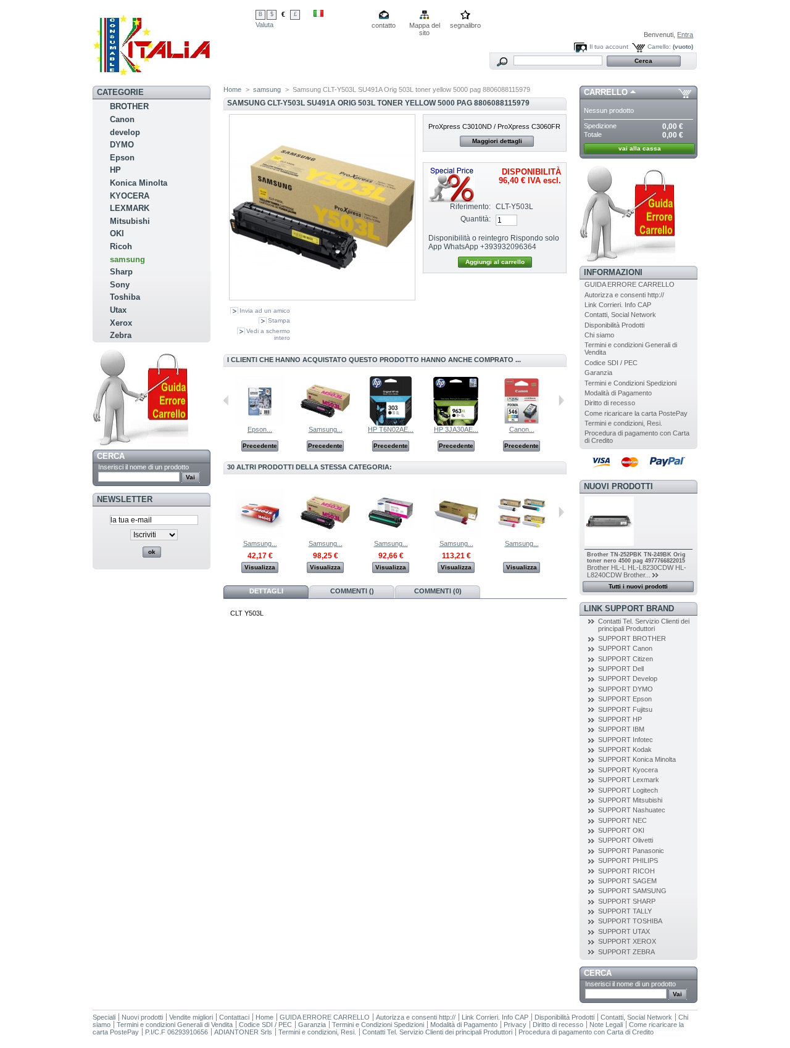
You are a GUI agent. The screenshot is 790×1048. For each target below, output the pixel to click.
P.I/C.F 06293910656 (176, 1032)
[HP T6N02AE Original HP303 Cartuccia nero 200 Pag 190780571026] (390, 423)
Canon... (521, 429)
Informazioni (613, 272)
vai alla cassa (639, 148)
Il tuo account (608, 46)
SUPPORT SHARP (626, 901)
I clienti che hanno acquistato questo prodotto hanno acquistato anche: (226, 400)
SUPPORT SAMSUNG (632, 890)
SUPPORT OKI (621, 830)
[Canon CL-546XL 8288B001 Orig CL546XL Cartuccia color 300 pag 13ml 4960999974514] (521, 423)
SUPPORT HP (620, 719)
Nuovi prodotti (618, 486)
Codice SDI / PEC (611, 362)
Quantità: (475, 219)
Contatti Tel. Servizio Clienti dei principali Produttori (643, 624)
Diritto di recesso (609, 402)
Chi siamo (599, 335)
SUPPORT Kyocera (628, 770)
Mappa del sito (424, 26)
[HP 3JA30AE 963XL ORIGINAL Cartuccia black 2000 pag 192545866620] (456, 423)
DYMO (122, 144)
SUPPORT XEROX (627, 941)
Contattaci (234, 1017)
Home (232, 89)
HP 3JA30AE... (456, 429)
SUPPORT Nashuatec (631, 810)
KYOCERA (129, 195)
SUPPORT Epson (625, 699)
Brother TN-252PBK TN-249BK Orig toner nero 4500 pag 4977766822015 (636, 557)
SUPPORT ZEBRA (626, 951)
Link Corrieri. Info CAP (617, 304)
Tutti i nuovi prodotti (638, 586)
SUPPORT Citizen (625, 658)
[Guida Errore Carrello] (140, 447)
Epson (122, 157)
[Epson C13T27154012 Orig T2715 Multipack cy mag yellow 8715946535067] (260, 423)
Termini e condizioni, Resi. (623, 423)
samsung (127, 259)
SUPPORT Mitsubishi (630, 800)
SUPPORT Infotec (625, 739)
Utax (118, 310)
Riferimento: (470, 206)
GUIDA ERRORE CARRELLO (629, 284)
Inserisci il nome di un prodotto (143, 467)
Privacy (515, 1024)
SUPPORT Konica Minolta (637, 759)
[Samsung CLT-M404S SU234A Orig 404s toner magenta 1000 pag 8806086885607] (260, 534)
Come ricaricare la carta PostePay (636, 413)
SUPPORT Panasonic (631, 850)
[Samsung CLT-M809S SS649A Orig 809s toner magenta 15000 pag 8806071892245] (521, 534)
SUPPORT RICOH (626, 871)
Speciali (104, 1017)
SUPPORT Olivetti (625, 840)
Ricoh (121, 246)
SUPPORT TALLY (625, 911)
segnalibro (465, 25)
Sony (120, 284)
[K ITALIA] (174, 41)
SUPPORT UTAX (624, 931)
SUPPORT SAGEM (627, 881)
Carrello (606, 92)
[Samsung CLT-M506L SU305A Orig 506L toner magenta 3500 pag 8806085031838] (390, 534)
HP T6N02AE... (391, 429)
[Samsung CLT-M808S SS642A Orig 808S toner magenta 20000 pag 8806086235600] (456, 534)
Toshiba (125, 297)
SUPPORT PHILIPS (628, 860)
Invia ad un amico (264, 310)
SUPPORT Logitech (628, 790)
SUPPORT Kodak (625, 749)
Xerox (121, 323)
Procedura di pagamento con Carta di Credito (586, 1032)
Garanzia (598, 372)
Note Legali (606, 1024)
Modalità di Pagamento (618, 393)
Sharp (121, 271)
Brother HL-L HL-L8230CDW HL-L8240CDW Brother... (636, 571)
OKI (117, 233)
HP (115, 170)
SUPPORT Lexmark (628, 779)
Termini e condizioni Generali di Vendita (175, 1024)
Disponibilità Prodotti (614, 325)
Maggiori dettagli (497, 141)
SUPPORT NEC (622, 820)
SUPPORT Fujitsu (625, 709)
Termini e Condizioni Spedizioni (630, 383)
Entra (685, 34)
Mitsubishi (130, 221)
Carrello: (659, 46)
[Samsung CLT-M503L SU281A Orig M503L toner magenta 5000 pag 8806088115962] (325, 423)
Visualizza (259, 567)
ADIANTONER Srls (243, 1032)
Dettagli (266, 591)
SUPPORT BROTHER (632, 638)
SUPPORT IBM (621, 729)
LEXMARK (129, 208)
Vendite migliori (191, 1017)
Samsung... (326, 429)
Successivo (561, 400)
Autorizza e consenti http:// (624, 295)
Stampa (279, 320)
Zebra (120, 335)
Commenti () (352, 591)
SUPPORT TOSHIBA (630, 921)
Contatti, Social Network (620, 314)
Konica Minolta (138, 183)
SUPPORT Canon (625, 648)
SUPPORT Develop (627, 678)
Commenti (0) (438, 591)
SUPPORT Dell (621, 668)
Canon (122, 119)
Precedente (260, 445)
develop (125, 132)
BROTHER (129, 106)
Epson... (259, 429)
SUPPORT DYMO (625, 689)
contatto (384, 25)
